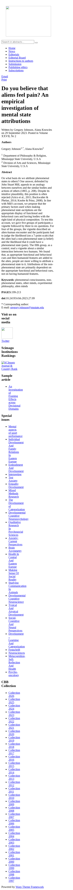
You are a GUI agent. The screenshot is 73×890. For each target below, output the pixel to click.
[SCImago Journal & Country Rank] (10, 368)
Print (4, 79)
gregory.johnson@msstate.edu (27, 307)
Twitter (5, 340)
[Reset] (36, 42)
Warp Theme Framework (30, 886)
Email (4, 76)
